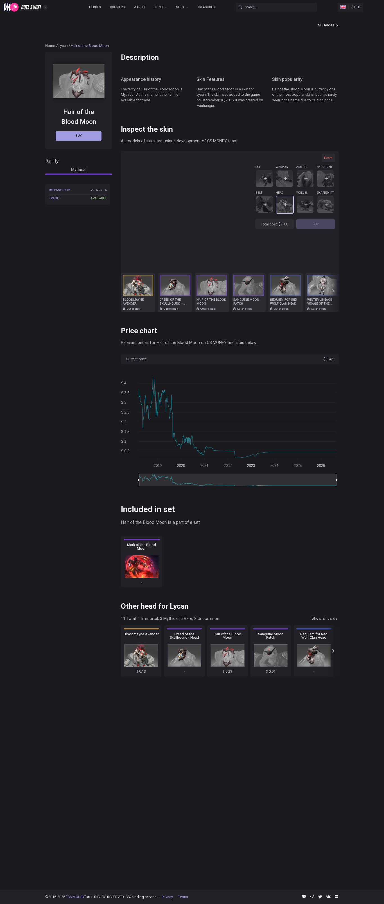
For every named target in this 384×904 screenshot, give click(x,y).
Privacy (167, 897)
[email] (304, 896)
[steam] (312, 896)
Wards (139, 7)
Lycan (63, 46)
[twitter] (320, 896)
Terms (183, 897)
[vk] (328, 896)
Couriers (117, 7)
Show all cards (324, 618)
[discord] (336, 896)
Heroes (95, 7)
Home (50, 46)
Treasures (206, 7)
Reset (328, 157)
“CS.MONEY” (76, 897)
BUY (316, 224)
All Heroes (325, 25)
